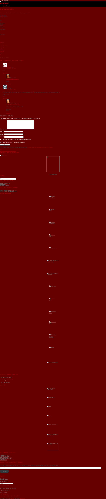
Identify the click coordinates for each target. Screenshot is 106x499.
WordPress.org (3, 479)
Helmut (9, 67)
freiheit (1, 57)
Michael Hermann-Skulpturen (7, 458)
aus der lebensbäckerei (5, 183)
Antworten (5, 73)
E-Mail (2, 134)
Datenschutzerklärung (5, 490)
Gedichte (29, 13)
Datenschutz (6, 494)
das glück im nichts (4, 185)
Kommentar (3, 129)
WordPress (22, 498)
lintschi (19, 13)
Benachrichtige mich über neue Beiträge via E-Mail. (13, 142)
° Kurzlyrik (23, 13)
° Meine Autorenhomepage (6, 377)
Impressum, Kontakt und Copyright (8, 488)
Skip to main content (4, 0)
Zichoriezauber (3, 460)
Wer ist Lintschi (6, 5)
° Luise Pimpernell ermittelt (6, 380)
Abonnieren (4, 471)
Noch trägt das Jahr (9, 191)
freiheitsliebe (6, 57)
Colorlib (12, 498)
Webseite (2, 136)
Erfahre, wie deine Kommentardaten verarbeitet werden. (40, 147)
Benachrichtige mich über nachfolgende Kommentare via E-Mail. (16, 139)
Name (2, 131)
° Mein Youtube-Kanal (5, 382)
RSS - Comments (4, 481)
